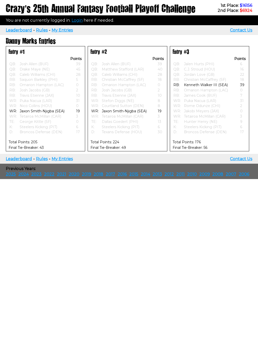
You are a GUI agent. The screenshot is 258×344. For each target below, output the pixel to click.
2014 (145, 174)
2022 (49, 174)
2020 (74, 174)
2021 (61, 174)
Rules (42, 30)
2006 (244, 174)
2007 (231, 174)
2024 (23, 174)
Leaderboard (19, 30)
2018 (98, 174)
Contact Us (241, 30)
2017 (110, 174)
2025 (11, 174)
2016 (122, 174)
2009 (204, 174)
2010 (192, 174)
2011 (180, 174)
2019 (86, 174)
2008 (217, 174)
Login (77, 20)
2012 (169, 174)
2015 (133, 174)
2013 (157, 174)
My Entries (62, 30)
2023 (36, 174)
